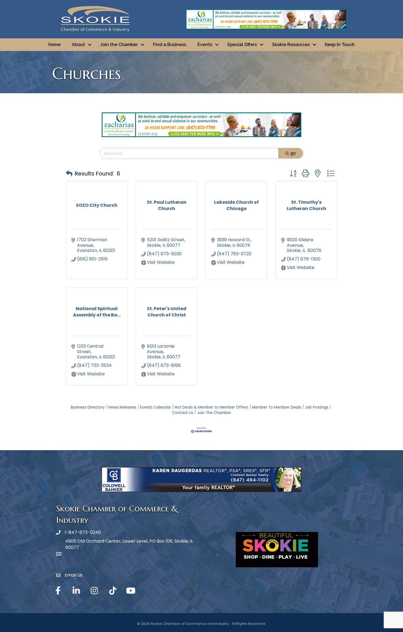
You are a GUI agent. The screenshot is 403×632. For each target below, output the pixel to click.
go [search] (293, 153)
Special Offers (242, 44)
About (78, 44)
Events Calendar (155, 407)
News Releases (122, 407)
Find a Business (169, 44)
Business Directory (88, 407)
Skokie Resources (291, 44)
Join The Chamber (214, 412)
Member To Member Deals (276, 407)
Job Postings (316, 407)
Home (54, 44)
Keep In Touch (340, 44)
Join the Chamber (119, 44)
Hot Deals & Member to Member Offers (211, 407)
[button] (69, 173)
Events (204, 44)
